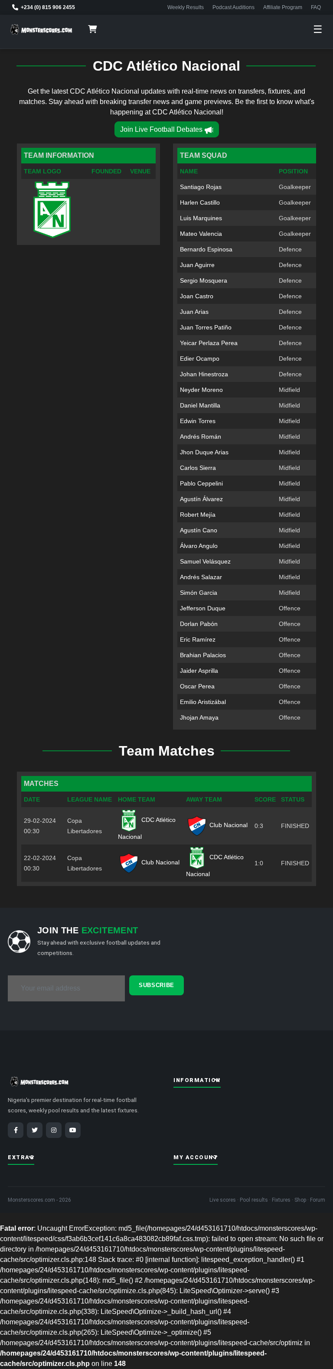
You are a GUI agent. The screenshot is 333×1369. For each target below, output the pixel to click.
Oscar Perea (197, 686)
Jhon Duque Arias (204, 452)
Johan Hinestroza (204, 374)
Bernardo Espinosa (206, 249)
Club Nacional (228, 824)
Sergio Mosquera (203, 280)
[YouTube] (73, 1130)
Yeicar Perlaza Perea (209, 342)
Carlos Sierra (198, 467)
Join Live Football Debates (161, 129)
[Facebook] (15, 1130)
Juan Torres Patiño (206, 327)
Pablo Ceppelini (201, 483)
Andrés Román (200, 436)
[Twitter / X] (34, 1130)
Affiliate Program (282, 7)
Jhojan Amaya (199, 717)
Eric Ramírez (197, 639)
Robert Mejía (197, 514)
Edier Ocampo (199, 358)
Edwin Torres (197, 420)
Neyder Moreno (201, 389)
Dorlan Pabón (199, 623)
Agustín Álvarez (201, 498)
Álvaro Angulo (199, 545)
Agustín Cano (198, 530)
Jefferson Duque (202, 608)
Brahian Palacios (203, 655)
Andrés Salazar (201, 577)
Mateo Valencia (201, 233)
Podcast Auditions (233, 7)
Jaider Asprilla (199, 670)
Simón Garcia (198, 592)
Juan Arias (194, 311)
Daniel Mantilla (200, 405)
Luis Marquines (201, 218)
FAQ (316, 7)
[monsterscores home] (41, 29)
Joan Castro (196, 296)
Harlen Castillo (200, 202)
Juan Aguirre (197, 264)
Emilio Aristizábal (203, 701)
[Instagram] (54, 1130)
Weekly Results (185, 7)
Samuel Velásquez (205, 561)
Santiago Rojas (201, 186)
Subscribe (156, 985)
